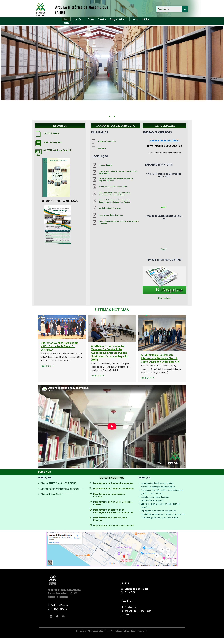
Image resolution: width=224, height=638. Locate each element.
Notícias (145, 19)
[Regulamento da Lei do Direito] (94, 215)
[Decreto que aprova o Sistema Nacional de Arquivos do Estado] (94, 179)
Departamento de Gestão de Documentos (113, 488)
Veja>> (164, 207)
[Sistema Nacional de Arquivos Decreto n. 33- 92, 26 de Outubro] (94, 172)
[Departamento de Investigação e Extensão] (91, 494)
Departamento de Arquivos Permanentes (113, 483)
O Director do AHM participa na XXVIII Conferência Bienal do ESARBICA (59, 346)
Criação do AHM (105, 165)
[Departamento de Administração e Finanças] (91, 517)
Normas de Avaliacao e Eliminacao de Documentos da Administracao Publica (114, 201)
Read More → (47, 365)
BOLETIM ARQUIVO (52, 142)
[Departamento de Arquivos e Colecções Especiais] (91, 502)
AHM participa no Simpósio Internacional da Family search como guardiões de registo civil (160, 358)
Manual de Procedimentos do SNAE (113, 187)
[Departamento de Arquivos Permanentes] (91, 483)
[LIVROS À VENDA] (38, 134)
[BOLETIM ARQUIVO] (38, 143)
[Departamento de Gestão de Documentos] (91, 488)
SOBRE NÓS (44, 472)
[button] (109, 116)
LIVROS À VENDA (51, 133)
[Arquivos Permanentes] (93, 141)
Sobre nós (76, 19)
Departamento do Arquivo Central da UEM (113, 525)
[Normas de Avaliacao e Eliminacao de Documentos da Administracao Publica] (94, 201)
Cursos (91, 19)
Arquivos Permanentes (107, 141)
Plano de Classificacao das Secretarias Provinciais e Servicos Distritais (114, 194)
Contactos (68, 22)
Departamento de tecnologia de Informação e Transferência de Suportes (113, 511)
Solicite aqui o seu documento (164, 140)
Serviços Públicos (117, 19)
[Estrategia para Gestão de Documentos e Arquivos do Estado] (94, 222)
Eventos (135, 19)
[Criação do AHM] (94, 165)
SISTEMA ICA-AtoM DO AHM (57, 150)
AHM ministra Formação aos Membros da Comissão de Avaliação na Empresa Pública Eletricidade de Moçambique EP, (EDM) (109, 353)
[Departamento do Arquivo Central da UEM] (91, 525)
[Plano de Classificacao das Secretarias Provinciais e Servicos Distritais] (94, 194)
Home (66, 19)
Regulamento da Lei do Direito (111, 215)
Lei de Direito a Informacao (110, 208)
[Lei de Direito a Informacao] (94, 208)
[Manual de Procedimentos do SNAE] (94, 186)
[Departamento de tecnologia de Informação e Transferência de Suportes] (91, 510)
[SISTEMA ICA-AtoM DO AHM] (38, 152)
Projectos (102, 19)
